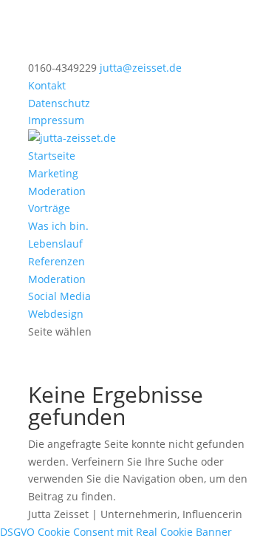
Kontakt (47, 85)
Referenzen (56, 261)
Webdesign (55, 314)
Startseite (51, 156)
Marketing (53, 173)
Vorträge (49, 208)
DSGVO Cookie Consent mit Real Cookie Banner (116, 532)
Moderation (57, 191)
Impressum (56, 120)
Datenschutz (59, 103)
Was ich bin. (58, 226)
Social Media (59, 296)
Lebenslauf (55, 244)
